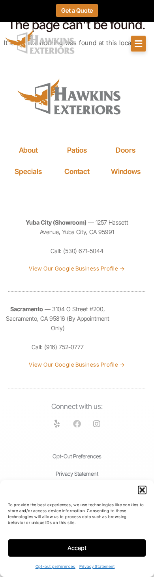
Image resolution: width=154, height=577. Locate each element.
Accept (77, 548)
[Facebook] (77, 424)
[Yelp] (57, 424)
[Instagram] (97, 424)
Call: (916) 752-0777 (58, 347)
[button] (142, 490)
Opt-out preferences (55, 566)
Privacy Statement (97, 566)
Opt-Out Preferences (77, 456)
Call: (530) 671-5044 (77, 251)
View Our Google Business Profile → (77, 268)
